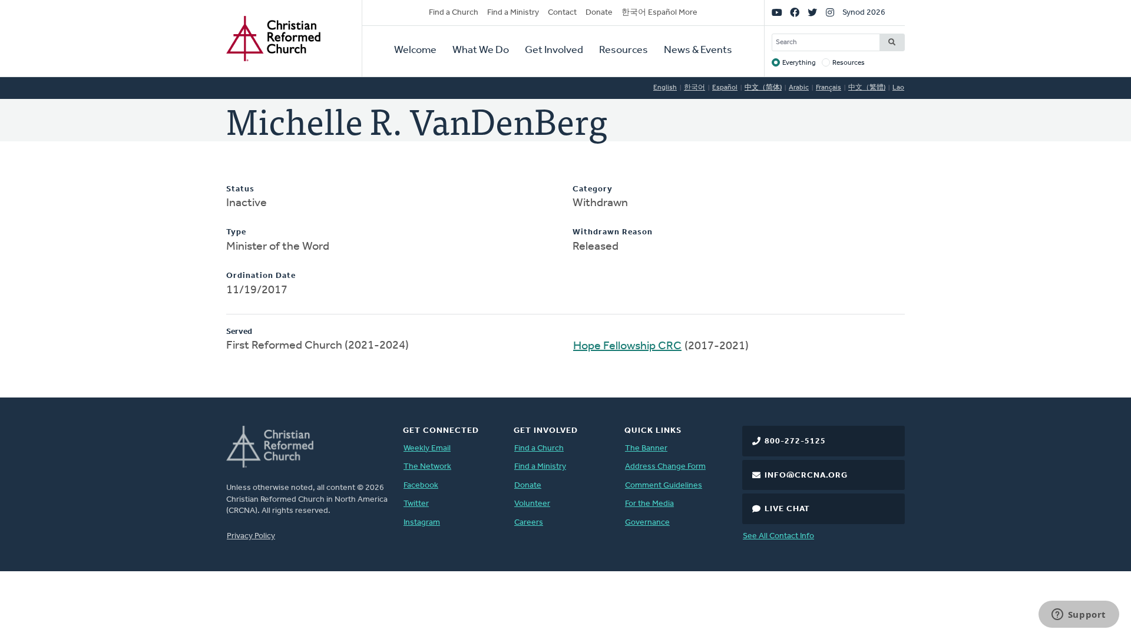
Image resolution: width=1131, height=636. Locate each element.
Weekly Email (427, 448)
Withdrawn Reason (613, 232)
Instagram (422, 522)
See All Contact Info (778, 536)
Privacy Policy (251, 536)
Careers (528, 522)
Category (593, 189)
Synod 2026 (863, 12)
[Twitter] (812, 13)
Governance (647, 522)
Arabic (799, 87)
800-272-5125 (795, 441)
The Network (427, 466)
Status (240, 189)
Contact (562, 12)
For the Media (649, 503)
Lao (898, 87)
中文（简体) (763, 87)
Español (725, 87)
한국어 (694, 87)
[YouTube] (777, 13)
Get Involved (554, 50)
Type (236, 232)
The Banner (646, 448)
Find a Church (453, 12)
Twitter (416, 503)
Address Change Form (665, 466)
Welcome (415, 50)
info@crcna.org (806, 475)
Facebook (421, 485)
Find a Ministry (513, 12)
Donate (599, 12)
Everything (799, 63)
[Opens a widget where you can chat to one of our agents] (1078, 615)
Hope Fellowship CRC (627, 346)
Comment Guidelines (663, 485)
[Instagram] (830, 13)
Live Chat (787, 509)
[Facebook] (794, 13)
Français (828, 87)
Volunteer (532, 503)
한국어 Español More (659, 12)
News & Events (698, 50)
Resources (623, 50)
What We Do (480, 50)
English (665, 87)
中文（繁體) (866, 87)
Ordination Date (261, 275)
